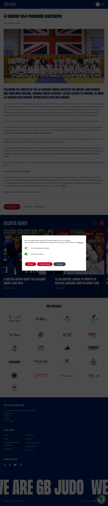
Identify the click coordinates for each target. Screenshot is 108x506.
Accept (30, 264)
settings (80, 242)
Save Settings (44, 264)
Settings (59, 264)
